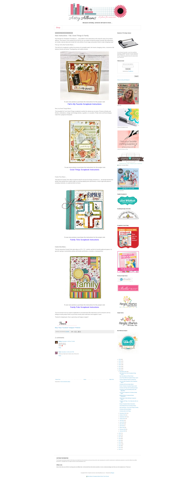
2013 (120, 444)
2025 (120, 361)
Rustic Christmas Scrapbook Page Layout (128, 386)
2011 (120, 447)
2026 (120, 359)
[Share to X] (77, 331)
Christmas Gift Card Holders (125, 409)
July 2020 (122, 420)
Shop (58, 28)
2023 (120, 364)
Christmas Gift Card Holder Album (127, 384)
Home (85, 379)
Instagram (71, 327)
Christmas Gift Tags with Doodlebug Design (129, 387)
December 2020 (123, 371)
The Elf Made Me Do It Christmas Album (128, 405)
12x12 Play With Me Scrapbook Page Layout (129, 377)
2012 (120, 445)
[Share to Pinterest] (80, 331)
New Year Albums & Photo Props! (126, 376)
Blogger (112, 472)
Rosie (60, 351)
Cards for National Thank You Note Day (128, 379)
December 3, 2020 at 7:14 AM (68, 341)
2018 (120, 435)
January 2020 (123, 431)
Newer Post (57, 379)
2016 (120, 438)
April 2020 (122, 425)
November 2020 (123, 413)
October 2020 (123, 415)
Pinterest (77, 327)
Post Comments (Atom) (65, 381)
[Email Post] (72, 331)
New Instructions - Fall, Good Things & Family (129, 407)
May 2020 (122, 423)
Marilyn (60, 341)
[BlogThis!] (76, 331)
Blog (56, 327)
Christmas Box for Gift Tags (125, 411)
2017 (120, 436)
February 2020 (123, 429)
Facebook (65, 327)
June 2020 (122, 422)
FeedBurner (130, 71)
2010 (120, 449)
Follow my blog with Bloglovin (123, 79)
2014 (120, 442)
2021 (120, 368)
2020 (120, 370)
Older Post (111, 379)
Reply (60, 347)
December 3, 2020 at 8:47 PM (68, 351)
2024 (120, 363)
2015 (120, 440)
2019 (120, 433)
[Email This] (74, 331)
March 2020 (122, 427)
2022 (120, 366)
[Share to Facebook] (78, 331)
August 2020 (122, 418)
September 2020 (123, 416)
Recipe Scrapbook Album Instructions (127, 403)
